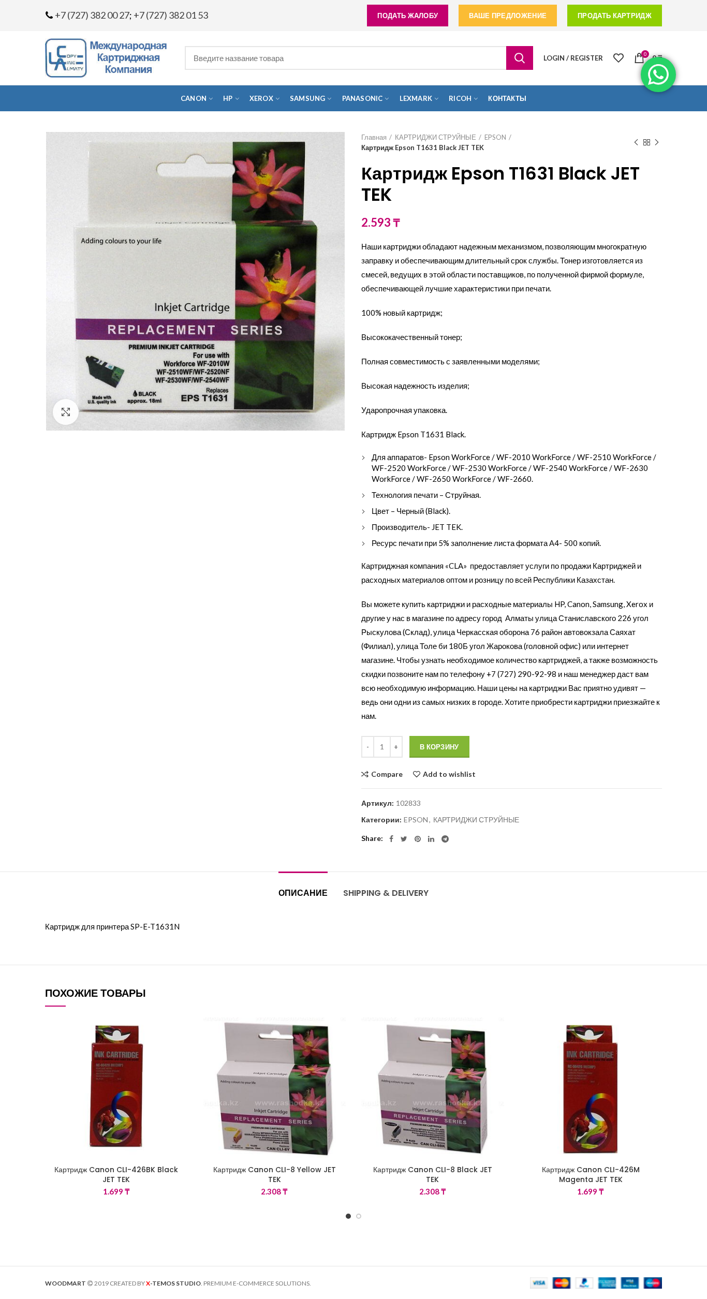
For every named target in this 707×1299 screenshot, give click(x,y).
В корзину (439, 747)
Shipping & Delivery (386, 893)
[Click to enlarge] (66, 412)
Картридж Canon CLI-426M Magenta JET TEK (591, 1174)
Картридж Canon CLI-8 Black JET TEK (432, 1174)
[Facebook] (391, 839)
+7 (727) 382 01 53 (171, 15)
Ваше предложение (508, 15)
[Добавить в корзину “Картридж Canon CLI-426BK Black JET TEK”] (180, 1057)
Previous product (636, 142)
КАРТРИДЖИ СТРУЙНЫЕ (435, 137)
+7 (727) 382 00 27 (92, 15)
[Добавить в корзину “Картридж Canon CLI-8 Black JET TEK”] (496, 1057)
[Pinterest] (417, 839)
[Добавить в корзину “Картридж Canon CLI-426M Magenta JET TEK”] (654, 1057)
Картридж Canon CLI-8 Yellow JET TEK (274, 1174)
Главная (374, 137)
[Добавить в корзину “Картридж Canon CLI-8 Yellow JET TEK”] (338, 1057)
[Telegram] (445, 839)
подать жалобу (407, 15)
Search (519, 58)
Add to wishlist (449, 774)
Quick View (180, 1081)
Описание (303, 893)
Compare (387, 774)
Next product (657, 142)
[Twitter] (404, 839)
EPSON (495, 137)
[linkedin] (431, 839)
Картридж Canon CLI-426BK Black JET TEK (116, 1174)
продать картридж (615, 15)
